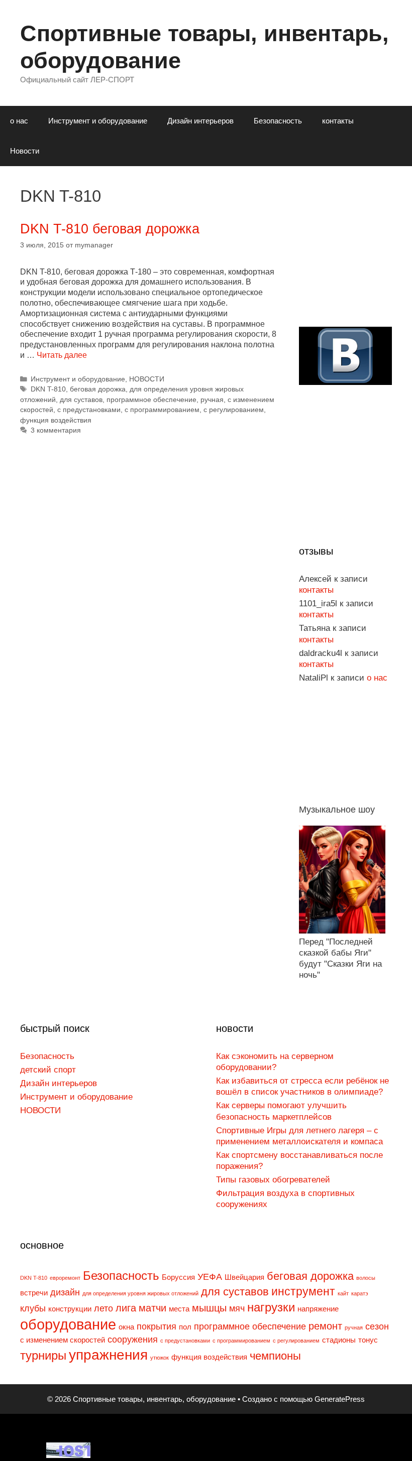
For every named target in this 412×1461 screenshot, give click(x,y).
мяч (237, 1308)
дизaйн (65, 1292)
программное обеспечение (151, 400)
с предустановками (89, 410)
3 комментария (56, 430)
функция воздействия (55, 420)
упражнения (108, 1355)
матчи (152, 1307)
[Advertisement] (355, 258)
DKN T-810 (48, 389)
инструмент (303, 1291)
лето (103, 1308)
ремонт (325, 1326)
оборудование (68, 1324)
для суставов (81, 400)
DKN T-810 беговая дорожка (109, 228)
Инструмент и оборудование (97, 120)
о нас (19, 120)
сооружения (133, 1340)
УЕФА (209, 1277)
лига (126, 1307)
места (179, 1309)
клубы (33, 1308)
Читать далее (62, 355)
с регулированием (233, 410)
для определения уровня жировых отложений (140, 1293)
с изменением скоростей (62, 1340)
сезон (377, 1326)
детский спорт (48, 1070)
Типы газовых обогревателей (273, 1179)
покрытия (156, 1326)
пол (185, 1327)
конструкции (69, 1309)
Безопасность (278, 120)
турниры (43, 1355)
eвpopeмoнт (65, 1278)
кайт (343, 1293)
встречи (34, 1293)
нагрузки (271, 1307)
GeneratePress (340, 1399)
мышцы (209, 1307)
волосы (365, 1278)
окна (126, 1327)
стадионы (339, 1340)
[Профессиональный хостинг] (68, 1455)
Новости (24, 151)
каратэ (359, 1293)
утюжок (159, 1358)
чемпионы (275, 1356)
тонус (368, 1340)
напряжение (318, 1309)
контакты (338, 120)
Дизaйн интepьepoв (200, 120)
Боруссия (178, 1277)
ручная (212, 400)
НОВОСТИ (146, 379)
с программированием (162, 410)
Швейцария (244, 1277)
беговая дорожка (98, 389)
